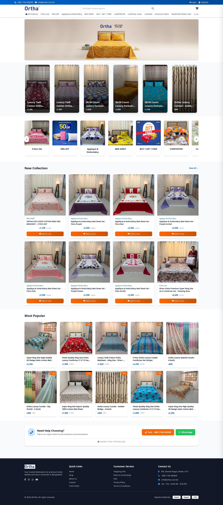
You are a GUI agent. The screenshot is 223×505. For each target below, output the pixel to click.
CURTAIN (148, 14)
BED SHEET (89, 14)
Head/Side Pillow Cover (181, 14)
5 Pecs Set (45, 14)
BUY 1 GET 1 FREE (104, 14)
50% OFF (55, 14)
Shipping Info (119, 471)
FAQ (115, 478)
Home (71, 471)
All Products (33, 14)
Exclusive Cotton (162, 14)
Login (194, 2)
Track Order (74, 486)
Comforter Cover (135, 14)
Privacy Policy (119, 482)
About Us (73, 478)
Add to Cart (46, 234)
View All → (193, 168)
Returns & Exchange (122, 475)
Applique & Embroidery (72, 14)
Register (205, 2)
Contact (72, 482)
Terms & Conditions (122, 486)
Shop (71, 475)
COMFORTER (119, 14)
